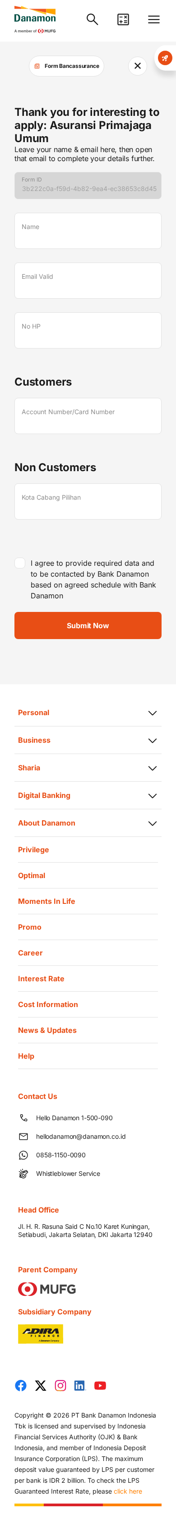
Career (30, 952)
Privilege (33, 849)
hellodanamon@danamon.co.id (80, 1136)
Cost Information (48, 1004)
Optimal (31, 875)
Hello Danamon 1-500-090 (74, 1118)
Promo (30, 926)
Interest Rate (41, 978)
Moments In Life (46, 901)
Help (26, 1055)
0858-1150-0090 (61, 1155)
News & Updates (47, 1030)
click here (128, 1491)
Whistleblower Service (68, 1173)
